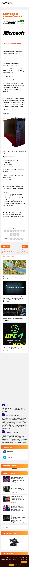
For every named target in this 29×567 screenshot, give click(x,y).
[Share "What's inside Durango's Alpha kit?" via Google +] (11, 231)
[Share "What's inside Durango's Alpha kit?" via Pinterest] (17, 231)
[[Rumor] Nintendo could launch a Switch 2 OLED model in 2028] (6, 499)
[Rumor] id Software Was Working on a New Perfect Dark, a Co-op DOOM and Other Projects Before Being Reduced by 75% (18, 518)
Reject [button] (11, 565)
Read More (17, 565)
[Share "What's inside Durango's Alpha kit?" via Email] (14, 234)
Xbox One (11, 23)
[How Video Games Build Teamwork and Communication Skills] (6, 489)
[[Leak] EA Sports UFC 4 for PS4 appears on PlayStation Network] (14, 334)
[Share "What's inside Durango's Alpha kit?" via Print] (17, 234)
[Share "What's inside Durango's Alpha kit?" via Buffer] (24, 231)
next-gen (18, 43)
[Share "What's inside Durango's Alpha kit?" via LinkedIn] (21, 231)
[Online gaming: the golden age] (14, 267)
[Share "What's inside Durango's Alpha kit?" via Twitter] (8, 231)
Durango (7, 43)
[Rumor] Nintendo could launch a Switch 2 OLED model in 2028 (17, 498)
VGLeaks (5, 23)
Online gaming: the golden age (12, 277)
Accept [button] (24, 562)
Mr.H (10, 21)
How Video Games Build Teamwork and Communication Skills (17, 488)
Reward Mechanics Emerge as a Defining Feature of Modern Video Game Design (17, 508)
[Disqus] (14, 379)
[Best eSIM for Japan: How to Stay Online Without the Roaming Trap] (6, 479)
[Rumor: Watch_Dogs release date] (14, 310)
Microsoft (12, 43)
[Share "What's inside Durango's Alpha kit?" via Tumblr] (14, 231)
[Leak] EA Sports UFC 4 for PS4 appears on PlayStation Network (13, 348)
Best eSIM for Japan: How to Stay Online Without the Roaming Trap (17, 479)
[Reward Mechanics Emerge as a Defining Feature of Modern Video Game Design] (6, 508)
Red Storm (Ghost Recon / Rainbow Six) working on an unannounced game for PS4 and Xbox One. (14, 298)
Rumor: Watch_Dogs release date (13, 318)
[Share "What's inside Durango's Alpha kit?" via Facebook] (4, 231)
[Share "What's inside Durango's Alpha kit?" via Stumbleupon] (11, 234)
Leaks (21, 21)
